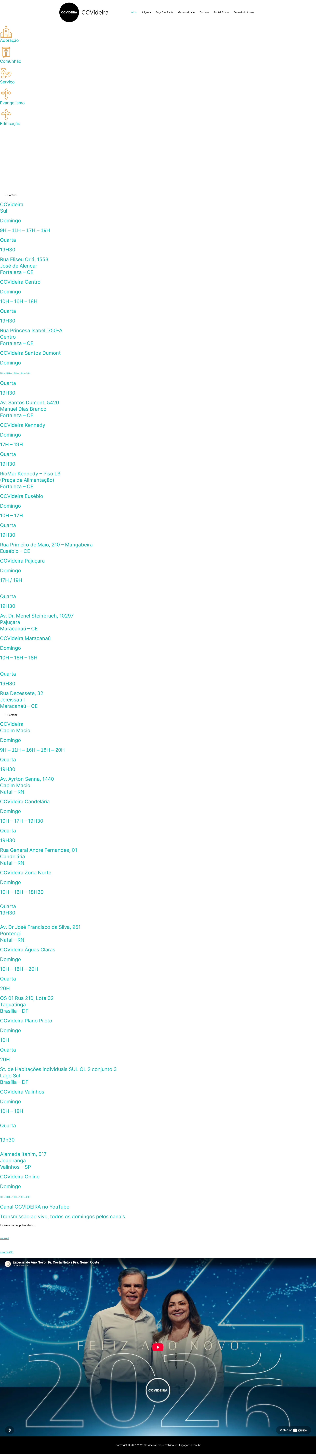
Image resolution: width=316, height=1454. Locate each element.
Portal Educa (221, 12)
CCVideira (95, 12)
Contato (204, 12)
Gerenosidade (186, 12)
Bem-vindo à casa (244, 12)
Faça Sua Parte (164, 12)
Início (134, 12)
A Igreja (146, 12)
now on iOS (6, 1252)
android (4, 1238)
